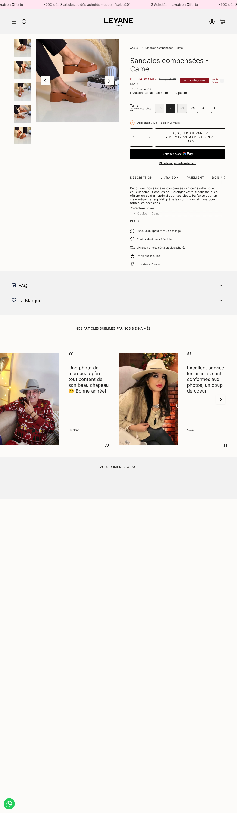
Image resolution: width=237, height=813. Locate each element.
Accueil (134, 47)
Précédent (45, 80)
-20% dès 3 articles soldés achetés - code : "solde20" (73, 5)
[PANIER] (222, 22)
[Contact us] (9, 803)
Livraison (136, 93)
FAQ (23, 285)
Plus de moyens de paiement (177, 163)
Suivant (109, 80)
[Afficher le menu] (14, 22)
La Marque (30, 300)
